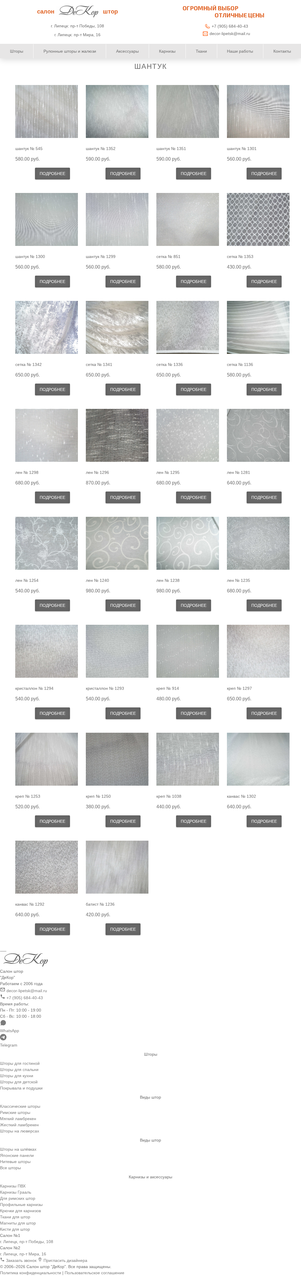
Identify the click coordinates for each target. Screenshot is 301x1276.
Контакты (282, 51)
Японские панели (17, 1155)
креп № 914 (167, 688)
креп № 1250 (98, 796)
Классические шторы (20, 1106)
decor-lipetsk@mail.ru (230, 33)
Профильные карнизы (21, 1204)
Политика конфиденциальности (30, 1272)
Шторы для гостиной (20, 1063)
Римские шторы (15, 1112)
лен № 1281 (238, 472)
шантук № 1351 (171, 148)
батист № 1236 (100, 904)
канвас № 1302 (241, 796)
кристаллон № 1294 (34, 688)
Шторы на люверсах (19, 1131)
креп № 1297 (239, 688)
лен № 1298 (27, 472)
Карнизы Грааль (15, 1192)
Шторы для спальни (19, 1069)
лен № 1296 (97, 472)
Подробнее (52, 173)
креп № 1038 (168, 796)
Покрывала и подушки (21, 1088)
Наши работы (240, 51)
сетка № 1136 (240, 364)
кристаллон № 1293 (105, 688)
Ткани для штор (15, 1217)
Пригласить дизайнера (64, 1260)
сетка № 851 (168, 256)
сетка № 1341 (99, 364)
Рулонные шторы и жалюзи (70, 51)
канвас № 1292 (29, 904)
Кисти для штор (15, 1229)
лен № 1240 (97, 580)
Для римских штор (17, 1198)
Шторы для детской (19, 1082)
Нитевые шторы (15, 1161)
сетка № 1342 (28, 364)
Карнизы (167, 51)
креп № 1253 (27, 796)
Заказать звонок (21, 1260)
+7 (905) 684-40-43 (230, 26)
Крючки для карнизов (20, 1210)
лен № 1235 (238, 580)
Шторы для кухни (16, 1075)
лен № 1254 (27, 580)
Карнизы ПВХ (13, 1186)
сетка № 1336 (169, 364)
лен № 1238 (168, 580)
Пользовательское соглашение (94, 1272)
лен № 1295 (168, 472)
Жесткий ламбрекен (19, 1124)
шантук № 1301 (242, 148)
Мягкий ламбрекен (18, 1118)
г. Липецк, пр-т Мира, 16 (23, 1254)
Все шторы (10, 1167)
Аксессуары (127, 51)
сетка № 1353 (240, 256)
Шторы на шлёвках (18, 1149)
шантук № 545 (29, 148)
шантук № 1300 (30, 256)
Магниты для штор (18, 1223)
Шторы (16, 51)
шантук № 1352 (101, 148)
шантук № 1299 (101, 256)
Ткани (201, 51)
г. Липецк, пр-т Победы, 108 (26, 1241)
